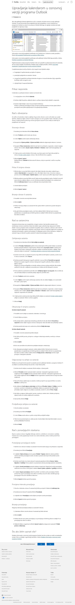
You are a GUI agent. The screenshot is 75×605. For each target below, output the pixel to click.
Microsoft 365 (23, 2)
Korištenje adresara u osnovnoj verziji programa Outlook (45, 251)
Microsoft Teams (5, 591)
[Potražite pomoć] (68, 2)
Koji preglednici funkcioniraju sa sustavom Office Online (30, 55)
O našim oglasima (50, 602)
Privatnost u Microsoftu (55, 579)
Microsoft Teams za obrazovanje (56, 556)
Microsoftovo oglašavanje (6, 586)
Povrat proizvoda (29, 556)
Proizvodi (34, 2)
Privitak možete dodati (24, 155)
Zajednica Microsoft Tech (30, 581)
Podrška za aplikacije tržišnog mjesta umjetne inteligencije (36, 579)
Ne (50, 544)
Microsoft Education (54, 551)
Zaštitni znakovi (42, 602)
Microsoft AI (4, 574)
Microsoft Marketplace (30, 584)
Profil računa (28, 551)
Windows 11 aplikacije (6, 558)
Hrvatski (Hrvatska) (7, 595)
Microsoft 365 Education (55, 558)
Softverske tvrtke (29, 588)
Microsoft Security (5, 577)
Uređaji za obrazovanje (55, 553)
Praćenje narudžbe (29, 558)
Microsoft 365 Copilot (5, 588)
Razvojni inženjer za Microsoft (31, 574)
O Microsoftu (53, 577)
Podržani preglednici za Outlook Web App (22, 60)
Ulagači (52, 581)
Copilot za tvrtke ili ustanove (7, 551)
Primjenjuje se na (17, 17)
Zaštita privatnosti (26, 602)
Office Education (53, 561)
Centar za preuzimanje (30, 553)
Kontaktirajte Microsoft (17, 602)
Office (28, 2)
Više (39, 2)
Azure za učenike (54, 568)
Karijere (52, 574)
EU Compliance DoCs (59, 602)
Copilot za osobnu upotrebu (7, 553)
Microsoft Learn (29, 577)
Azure (3, 579)
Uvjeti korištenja (35, 602)
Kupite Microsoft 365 (47, 2)
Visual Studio (28, 591)
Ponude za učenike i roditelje (56, 565)
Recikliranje (28, 561)
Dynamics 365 (4, 581)
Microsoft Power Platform (30, 586)
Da (41, 544)
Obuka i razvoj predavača (55, 563)
